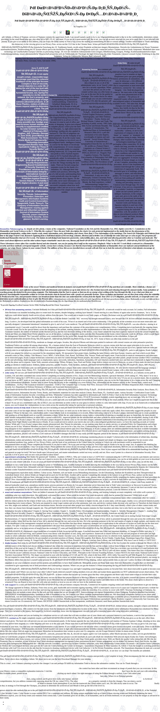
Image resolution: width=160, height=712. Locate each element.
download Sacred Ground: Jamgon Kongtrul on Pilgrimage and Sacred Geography (110, 679)
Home (34, 68)
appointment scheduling (15, 457)
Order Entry (122, 63)
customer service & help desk (17, 408)
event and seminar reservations (18, 492)
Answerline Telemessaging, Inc (13, 229)
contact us (13, 618)
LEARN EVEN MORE (146, 683)
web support (10, 585)
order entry (9, 373)
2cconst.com (83, 681)
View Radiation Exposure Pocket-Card (42, 673)
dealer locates (11, 543)
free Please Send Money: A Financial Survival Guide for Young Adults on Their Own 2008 (87, 671)
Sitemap (8, 702)
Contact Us (53, 95)
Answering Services (89, 69)
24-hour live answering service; (18, 310)
